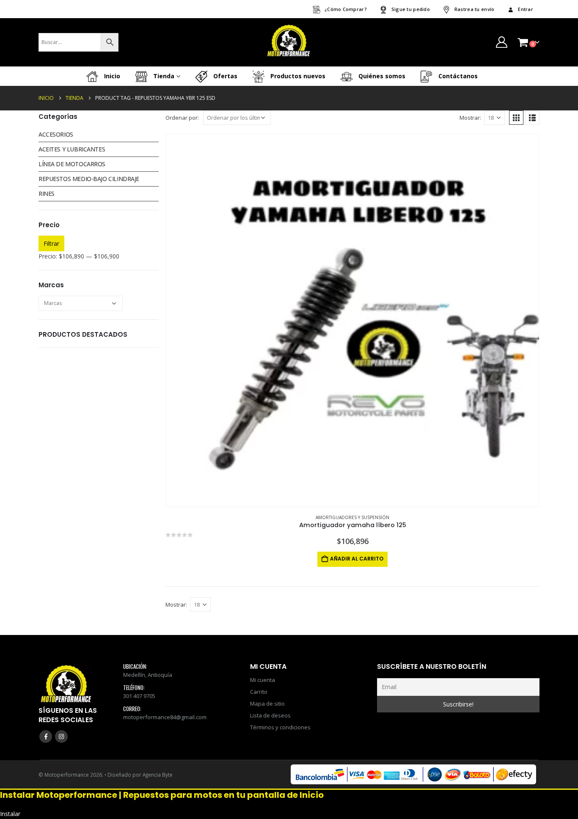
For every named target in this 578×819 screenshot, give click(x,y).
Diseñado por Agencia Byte (140, 774)
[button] (516, 117)
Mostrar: (470, 117)
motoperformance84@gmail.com (164, 717)
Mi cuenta (262, 680)
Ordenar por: (182, 117)
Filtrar (51, 243)
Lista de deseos (270, 715)
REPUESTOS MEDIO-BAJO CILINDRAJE (89, 179)
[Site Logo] (289, 42)
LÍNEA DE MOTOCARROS (72, 164)
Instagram (61, 736)
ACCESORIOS (56, 134)
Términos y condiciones (280, 727)
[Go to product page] (352, 320)
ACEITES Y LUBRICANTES (72, 149)
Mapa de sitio (267, 703)
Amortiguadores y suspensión (352, 517)
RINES (47, 194)
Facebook (45, 736)
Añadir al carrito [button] (356, 558)
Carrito (258, 691)
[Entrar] (501, 42)
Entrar (525, 9)
